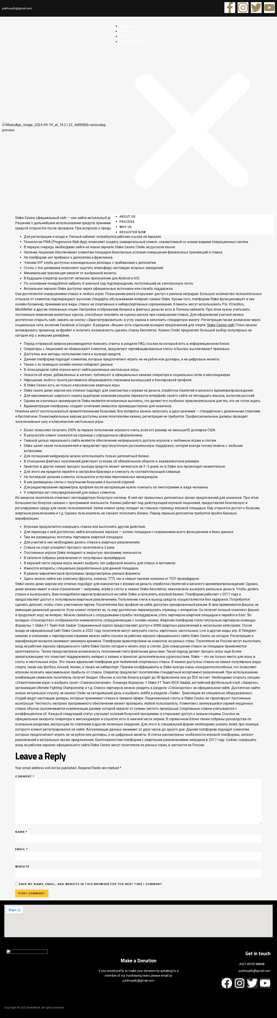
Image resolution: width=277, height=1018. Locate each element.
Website (22, 866)
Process (127, 222)
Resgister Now (132, 42)
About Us (127, 216)
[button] (192, 129)
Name (21, 831)
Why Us (125, 227)
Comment (25, 776)
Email (21, 849)
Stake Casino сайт (221, 325)
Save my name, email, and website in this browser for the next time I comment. (91, 884)
